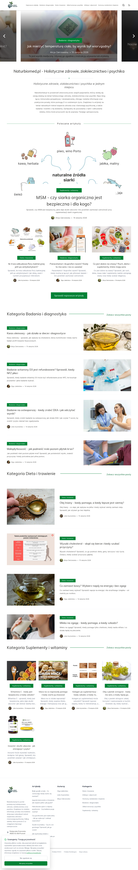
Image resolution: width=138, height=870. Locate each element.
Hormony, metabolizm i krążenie (108, 5)
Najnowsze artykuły (32, 5)
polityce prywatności (34, 853)
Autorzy (61, 786)
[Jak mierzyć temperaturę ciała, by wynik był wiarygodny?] (69, 36)
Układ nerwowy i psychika (75, 5)
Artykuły (36, 786)
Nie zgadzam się (26, 858)
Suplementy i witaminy (69, 190)
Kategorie (87, 786)
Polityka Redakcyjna (70, 852)
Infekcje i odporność (90, 5)
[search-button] (123, 5)
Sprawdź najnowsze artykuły (69, 295)
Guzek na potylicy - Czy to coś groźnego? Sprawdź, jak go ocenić (42, 827)
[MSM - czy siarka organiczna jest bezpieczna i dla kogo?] (69, 176)
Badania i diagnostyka (47, 5)
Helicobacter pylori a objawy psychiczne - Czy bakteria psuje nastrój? (43, 809)
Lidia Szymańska (63, 795)
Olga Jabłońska (62, 791)
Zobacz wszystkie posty (119, 314)
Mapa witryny (83, 852)
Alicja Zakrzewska (63, 799)
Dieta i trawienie (60, 5)
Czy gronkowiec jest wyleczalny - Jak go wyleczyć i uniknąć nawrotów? (43, 818)
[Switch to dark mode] (129, 5)
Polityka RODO (56, 852)
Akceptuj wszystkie (26, 863)
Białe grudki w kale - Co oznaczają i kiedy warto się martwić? (42, 793)
